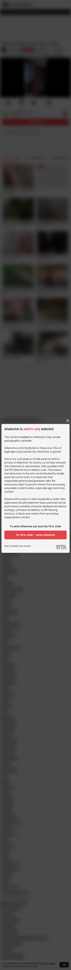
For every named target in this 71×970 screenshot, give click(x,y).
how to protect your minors (17, 546)
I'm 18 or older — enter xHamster (35, 534)
